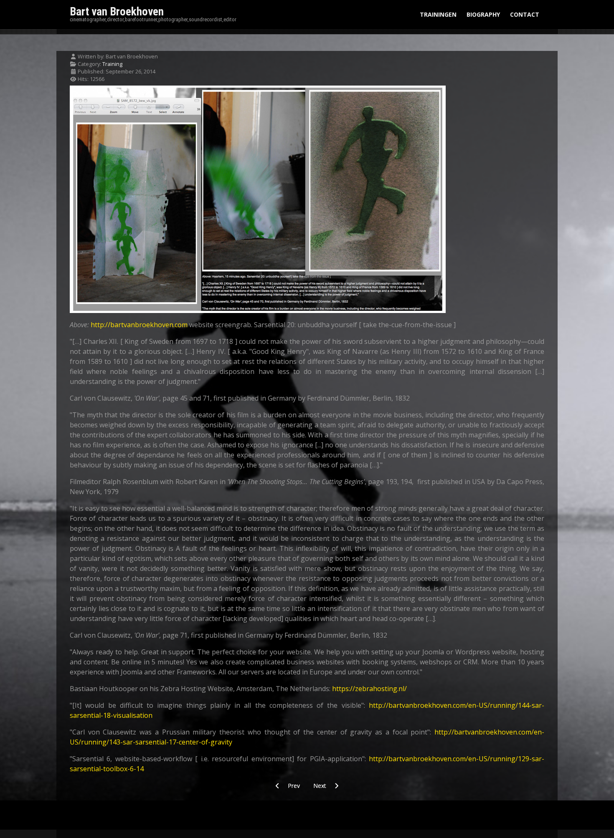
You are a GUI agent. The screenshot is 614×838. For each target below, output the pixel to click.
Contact (524, 14)
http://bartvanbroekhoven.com (139, 324)
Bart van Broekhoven (117, 11)
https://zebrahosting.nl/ (369, 688)
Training (112, 64)
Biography (483, 14)
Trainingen (438, 14)
